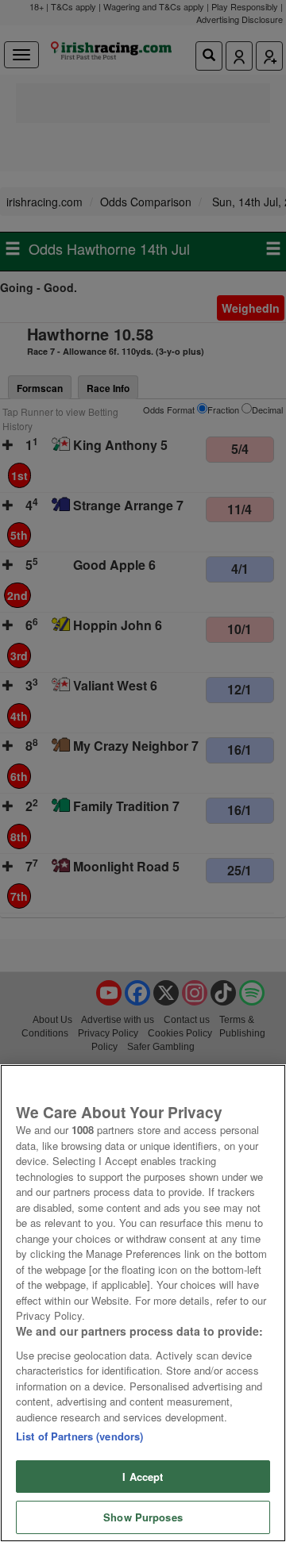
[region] (143, 1303)
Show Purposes (143, 1517)
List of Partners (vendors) (79, 1436)
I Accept (142, 1476)
